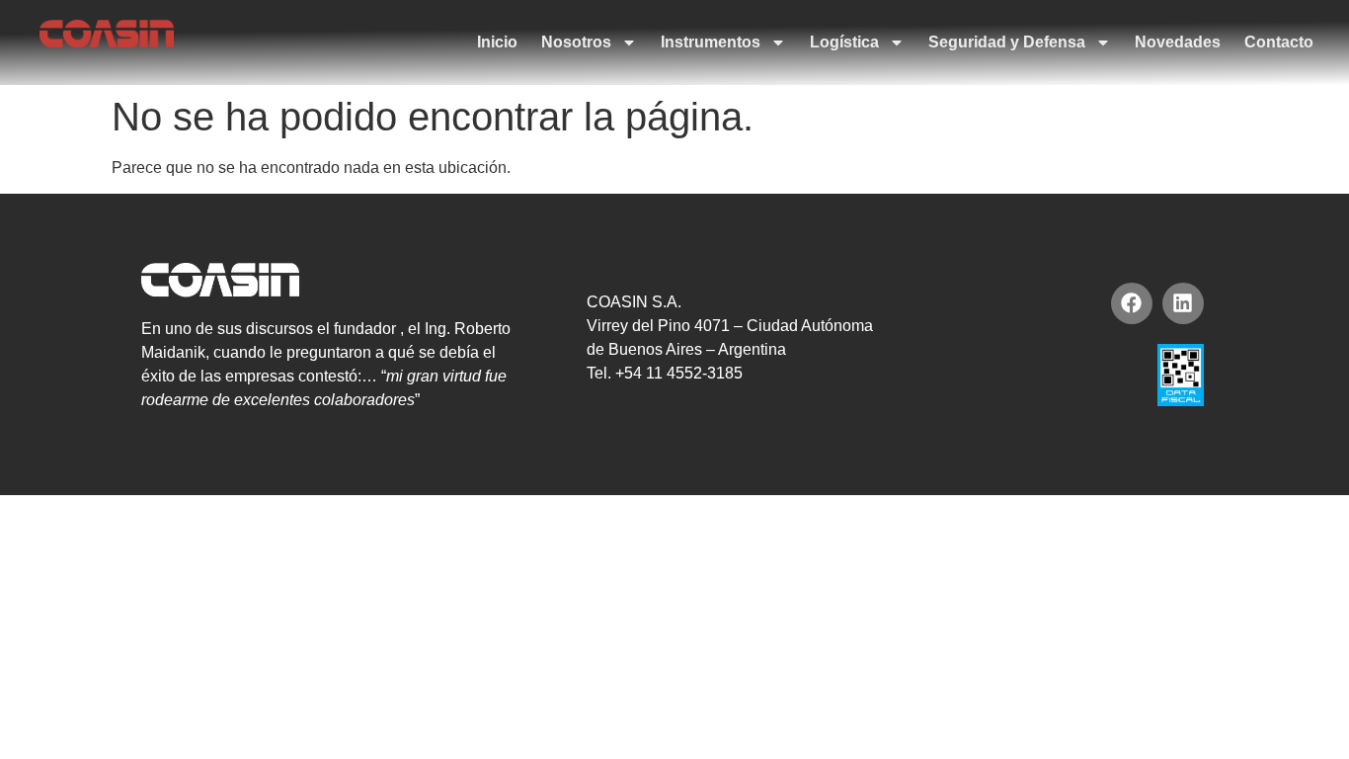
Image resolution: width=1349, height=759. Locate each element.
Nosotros (576, 42)
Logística (844, 42)
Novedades (1178, 42)
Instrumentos (710, 42)
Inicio (497, 42)
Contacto (1278, 42)
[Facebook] (1131, 303)
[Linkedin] (1183, 303)
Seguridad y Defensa (1006, 42)
